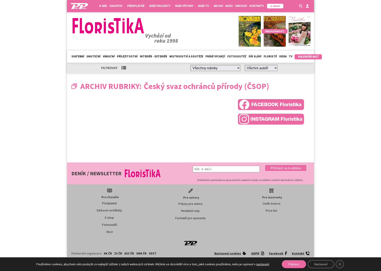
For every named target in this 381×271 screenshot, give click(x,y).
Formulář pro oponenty (190, 218)
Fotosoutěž (236, 56)
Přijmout (293, 264)
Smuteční (93, 56)
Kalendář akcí (308, 56)
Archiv (218, 6)
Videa (283, 56)
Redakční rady (190, 211)
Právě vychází (215, 56)
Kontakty (256, 6)
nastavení (262, 264)
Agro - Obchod (236, 6)
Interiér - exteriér (153, 56)
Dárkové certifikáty (109, 210)
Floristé (270, 56)
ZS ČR (118, 253)
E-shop (109, 218)
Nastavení (320, 264)
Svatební (77, 56)
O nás (103, 6)
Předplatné (109, 203)
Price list (271, 211)
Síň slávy (254, 56)
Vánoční (109, 56)
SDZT (152, 253)
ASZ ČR (129, 253)
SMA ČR (141, 253)
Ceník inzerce (271, 203)
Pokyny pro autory (190, 204)
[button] (286, 168)
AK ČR (108, 253)
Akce (109, 232)
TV (290, 56)
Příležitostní (127, 56)
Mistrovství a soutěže (186, 56)
